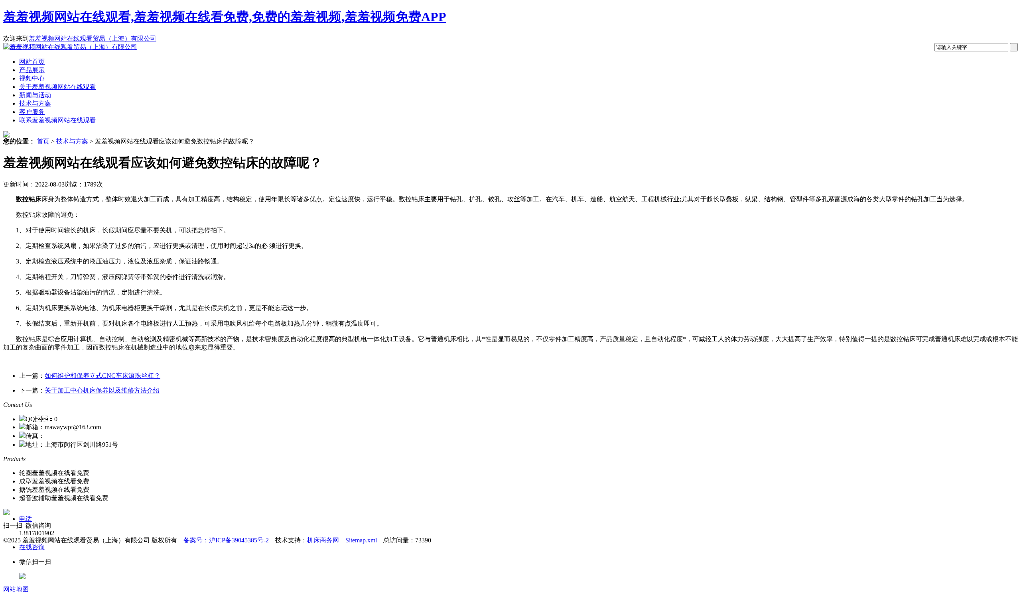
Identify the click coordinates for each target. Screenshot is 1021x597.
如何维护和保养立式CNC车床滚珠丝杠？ (102, 375)
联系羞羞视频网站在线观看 (57, 120)
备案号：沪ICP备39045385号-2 (226, 540)
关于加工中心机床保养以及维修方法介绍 (102, 390)
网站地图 (16, 589)
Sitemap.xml (361, 540)
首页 (43, 141)
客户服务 (32, 111)
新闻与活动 (35, 95)
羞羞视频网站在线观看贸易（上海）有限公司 (92, 38)
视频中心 (32, 78)
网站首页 (32, 61)
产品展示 (32, 70)
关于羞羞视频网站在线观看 (57, 86)
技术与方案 (35, 103)
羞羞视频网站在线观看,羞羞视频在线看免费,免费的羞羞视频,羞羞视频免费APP (224, 17)
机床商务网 (323, 540)
